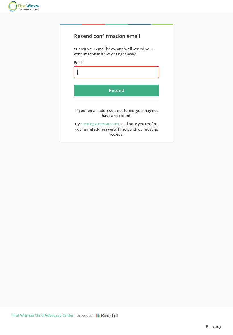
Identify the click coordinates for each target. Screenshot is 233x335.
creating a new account (100, 123)
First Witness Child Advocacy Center (42, 315)
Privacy (214, 326)
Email (78, 62)
